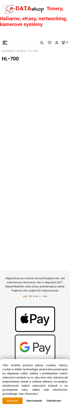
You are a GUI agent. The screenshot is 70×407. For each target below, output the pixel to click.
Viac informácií (28, 394)
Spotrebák (8, 50)
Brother (21, 50)
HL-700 (33, 50)
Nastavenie (34, 401)
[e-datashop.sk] (23, 8)
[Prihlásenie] (57, 42)
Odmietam (53, 401)
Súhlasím (12, 401)
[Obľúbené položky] (50, 42)
